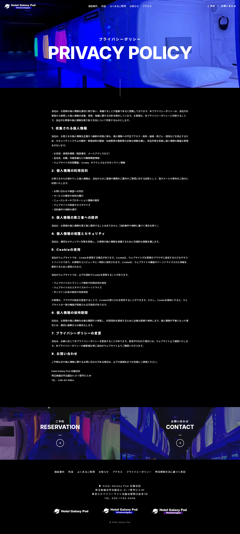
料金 (70, 471)
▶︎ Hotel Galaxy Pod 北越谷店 (120, 485)
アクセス (117, 471)
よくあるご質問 (86, 471)
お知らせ (104, 471)
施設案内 (59, 471)
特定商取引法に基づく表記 (170, 471)
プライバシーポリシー (138, 471)
